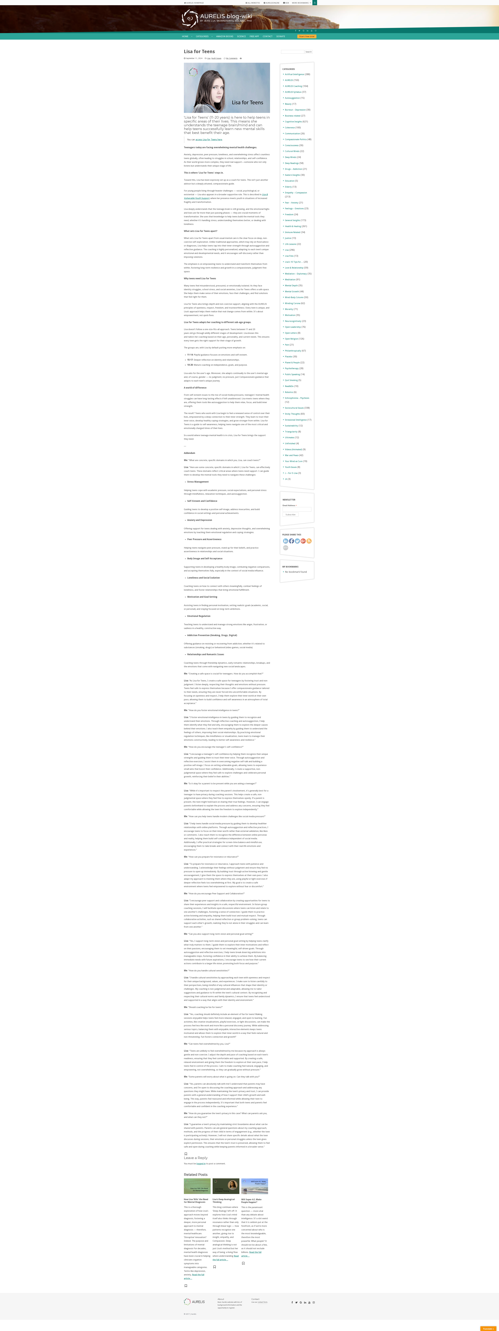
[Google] (303, 31)
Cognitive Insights (293, 121)
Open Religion (291, 339)
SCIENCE (241, 36)
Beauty (288, 104)
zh (286, 479)
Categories (202, 36)
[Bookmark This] (186, 1154)
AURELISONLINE (272, 3)
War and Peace (291, 455)
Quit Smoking (291, 380)
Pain (287, 345)
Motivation (290, 315)
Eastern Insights (292, 175)
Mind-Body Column (294, 297)
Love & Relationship (294, 268)
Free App (254, 36)
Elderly (288, 187)
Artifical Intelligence (294, 74)
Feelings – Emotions (294, 208)
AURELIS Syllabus (293, 92)
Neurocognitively (293, 321)
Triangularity (291, 431)
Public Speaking (292, 374)
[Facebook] (295, 31)
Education (289, 181)
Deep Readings (292, 163)
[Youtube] (311, 31)
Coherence (290, 127)
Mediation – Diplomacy (296, 274)
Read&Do (289, 386)
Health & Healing (293, 226)
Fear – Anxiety (291, 202)
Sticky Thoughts (292, 414)
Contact (268, 36)
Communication (292, 133)
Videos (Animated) (293, 449)
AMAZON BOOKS (224, 36)
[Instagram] (315, 31)
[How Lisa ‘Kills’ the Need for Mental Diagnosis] (197, 1187)
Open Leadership (293, 327)
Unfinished (290, 443)
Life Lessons (290, 244)
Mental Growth (292, 291)
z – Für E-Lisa (291, 473)
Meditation (290, 279)
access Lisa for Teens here (209, 139)
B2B (287, 3)
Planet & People (292, 362)
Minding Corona (292, 303)
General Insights (292, 220)
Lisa (208, 58)
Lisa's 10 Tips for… (294, 262)
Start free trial (306, 36)
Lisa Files (289, 256)
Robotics (289, 392)
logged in (201, 1163)
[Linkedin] (307, 31)
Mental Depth (291, 285)
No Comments (231, 58)
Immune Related (292, 232)
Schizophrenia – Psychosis (297, 398)
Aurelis (193, 1314)
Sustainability (291, 425)
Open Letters (291, 333)
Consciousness (291, 145)
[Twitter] (299, 31)
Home (185, 36)
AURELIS (289, 80)
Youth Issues (216, 58)
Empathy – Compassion (296, 192)
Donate (280, 36)
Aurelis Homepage (195, 3)
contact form (262, 1302)
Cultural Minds (292, 151)
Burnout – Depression (295, 110)
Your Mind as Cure (293, 461)
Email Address (290, 505)
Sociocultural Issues (294, 408)
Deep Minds (290, 157)
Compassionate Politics (296, 139)
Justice (288, 238)
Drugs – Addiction (293, 169)
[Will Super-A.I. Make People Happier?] (254, 1187)
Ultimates (289, 437)
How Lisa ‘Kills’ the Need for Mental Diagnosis (196, 1200)
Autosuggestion (292, 98)
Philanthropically (293, 351)
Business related (292, 116)
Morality (289, 309)
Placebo (288, 356)
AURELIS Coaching (293, 86)
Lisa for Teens (199, 51)
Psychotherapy (292, 368)
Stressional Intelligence (296, 420)
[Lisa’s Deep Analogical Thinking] (226, 1187)
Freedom (289, 214)
